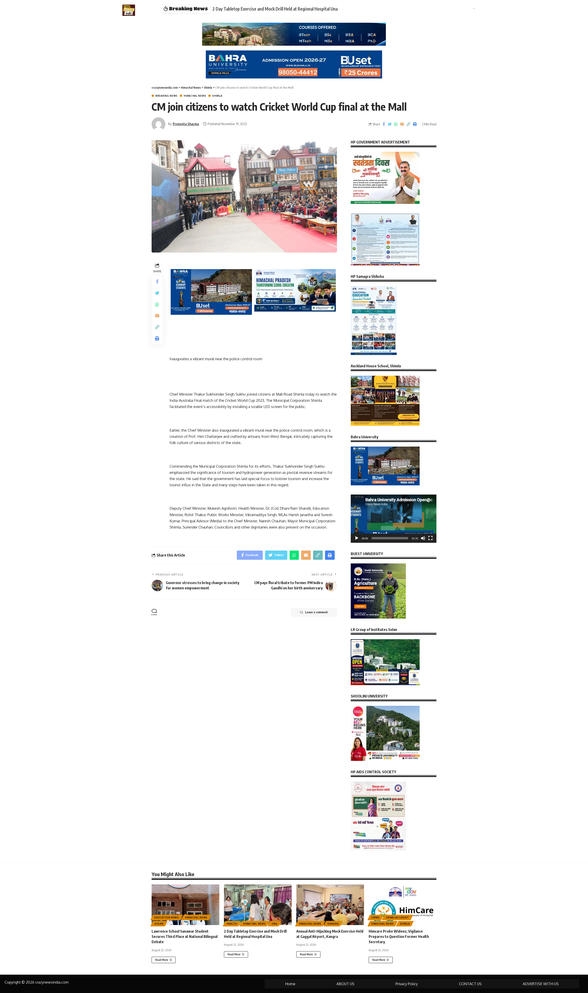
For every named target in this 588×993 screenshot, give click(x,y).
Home (290, 984)
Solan (159, 923)
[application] (393, 519)
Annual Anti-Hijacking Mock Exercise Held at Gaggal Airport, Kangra (313, 8)
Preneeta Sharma (186, 124)
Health (232, 923)
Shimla (217, 96)
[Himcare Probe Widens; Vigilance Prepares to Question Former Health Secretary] (402, 904)
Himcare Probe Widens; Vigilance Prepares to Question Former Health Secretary (399, 936)
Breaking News (166, 96)
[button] (473, 8)
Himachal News (195, 96)
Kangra (333, 923)
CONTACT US (470, 984)
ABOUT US (345, 984)
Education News (166, 917)
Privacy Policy (407, 984)
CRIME (375, 917)
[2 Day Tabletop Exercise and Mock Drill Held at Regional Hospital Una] (258, 904)
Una (274, 923)
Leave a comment (316, 612)
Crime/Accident (397, 917)
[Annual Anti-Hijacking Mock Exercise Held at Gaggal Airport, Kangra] (330, 904)
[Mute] (423, 538)
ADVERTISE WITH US (541, 984)
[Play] (356, 538)
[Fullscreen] (430, 538)
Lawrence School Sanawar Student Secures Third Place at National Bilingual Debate (185, 936)
